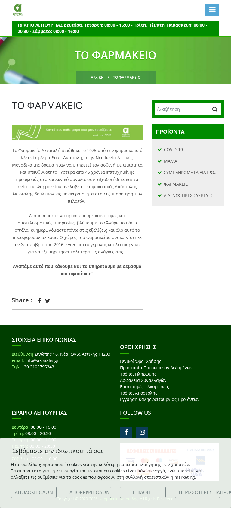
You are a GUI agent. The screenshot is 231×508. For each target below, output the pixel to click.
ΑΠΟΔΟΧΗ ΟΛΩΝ (34, 492)
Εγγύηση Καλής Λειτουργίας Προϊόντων (160, 399)
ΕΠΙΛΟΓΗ (143, 492)
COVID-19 (173, 149)
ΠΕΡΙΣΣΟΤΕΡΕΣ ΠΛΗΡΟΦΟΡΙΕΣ (199, 492)
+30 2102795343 (38, 367)
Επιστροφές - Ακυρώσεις (144, 386)
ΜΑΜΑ (170, 161)
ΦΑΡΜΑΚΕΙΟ (176, 184)
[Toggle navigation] (212, 10)
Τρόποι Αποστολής (138, 393)
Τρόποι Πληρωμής (138, 374)
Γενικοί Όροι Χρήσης (140, 361)
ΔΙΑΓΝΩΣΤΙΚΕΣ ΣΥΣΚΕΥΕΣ (188, 195)
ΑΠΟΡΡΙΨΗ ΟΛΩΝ (89, 492)
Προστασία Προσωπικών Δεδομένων (156, 367)
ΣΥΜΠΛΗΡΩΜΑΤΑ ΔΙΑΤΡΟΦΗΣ (193, 172)
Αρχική (97, 77)
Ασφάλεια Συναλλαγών (143, 380)
